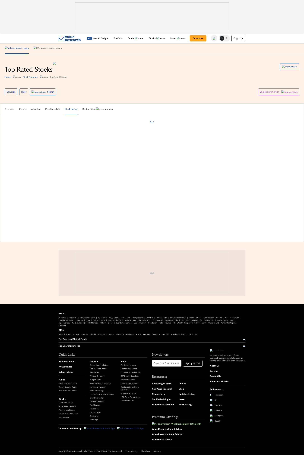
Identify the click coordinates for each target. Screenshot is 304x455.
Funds (131, 38)
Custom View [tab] (89, 109)
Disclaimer (145, 451)
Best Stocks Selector (130, 383)
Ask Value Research (162, 388)
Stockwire (94, 416)
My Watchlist (65, 366)
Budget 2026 (95, 379)
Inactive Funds (127, 400)
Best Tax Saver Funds (68, 390)
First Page (94, 419)
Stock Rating (185, 404)
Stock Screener (30, 77)
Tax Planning (95, 405)
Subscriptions (66, 371)
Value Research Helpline (100, 383)
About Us (214, 365)
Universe (11, 91)
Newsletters (158, 394)
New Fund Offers (128, 379)
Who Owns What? (128, 393)
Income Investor (97, 401)
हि (227, 38)
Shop (181, 388)
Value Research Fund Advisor (167, 429)
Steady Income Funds (68, 387)
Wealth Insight (100, 38)
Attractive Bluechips (67, 406)
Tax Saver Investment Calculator (130, 388)
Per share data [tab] (52, 109)
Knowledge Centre (161, 383)
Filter (23, 91)
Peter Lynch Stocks (67, 410)
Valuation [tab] (36, 109)
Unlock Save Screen (270, 91)
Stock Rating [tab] (71, 109)
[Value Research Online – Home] (70, 38)
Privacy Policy (131, 451)
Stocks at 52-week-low (68, 413)
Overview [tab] (9, 109)
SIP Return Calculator (130, 376)
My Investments (67, 361)
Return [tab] (22, 109)
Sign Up (238, 38)
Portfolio (118, 38)
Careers (214, 371)
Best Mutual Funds (129, 368)
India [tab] (26, 48)
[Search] (214, 38)
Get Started (94, 372)
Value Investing (96, 390)
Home (8, 77)
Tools (123, 361)
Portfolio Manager (128, 365)
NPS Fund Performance (131, 397)
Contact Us (215, 376)
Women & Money (97, 376)
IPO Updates (95, 412)
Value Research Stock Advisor (167, 434)
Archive (94, 361)
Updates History (187, 394)
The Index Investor (98, 368)
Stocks (152, 38)
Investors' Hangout (98, 387)
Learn (181, 399)
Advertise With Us (219, 381)
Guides (182, 383)
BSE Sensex (64, 417)
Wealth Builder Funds (68, 383)
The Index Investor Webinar (102, 394)
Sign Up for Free (193, 363)
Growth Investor (97, 398)
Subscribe (198, 38)
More (173, 38)
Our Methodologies (161, 399)
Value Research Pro (162, 439)
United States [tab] (55, 48)
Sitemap (157, 451)
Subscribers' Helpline (99, 365)
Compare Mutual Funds (131, 372)
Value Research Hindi (163, 404)
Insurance (94, 409)
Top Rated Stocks (66, 403)
